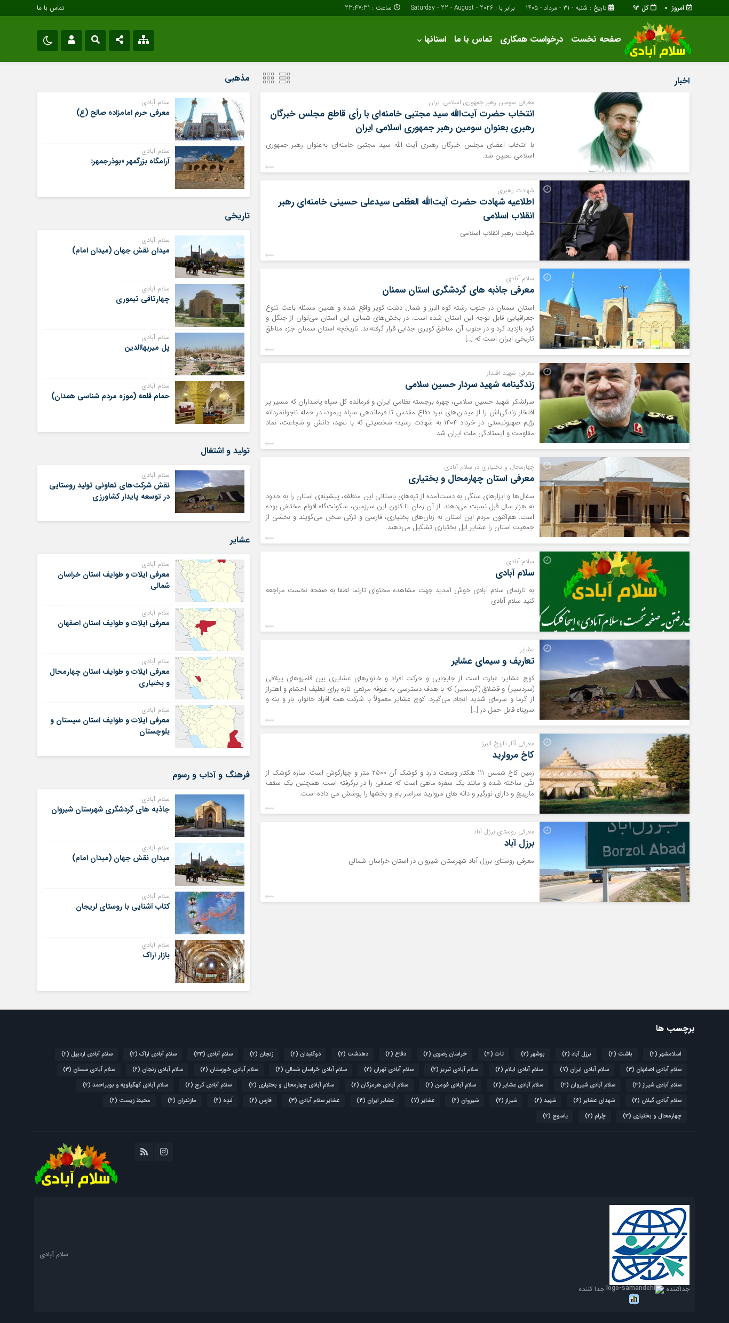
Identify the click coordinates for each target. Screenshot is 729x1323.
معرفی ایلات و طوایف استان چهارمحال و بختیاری (110, 677)
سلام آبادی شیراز (657, 1085)
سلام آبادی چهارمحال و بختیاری (291, 1085)
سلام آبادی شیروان (587, 1085)
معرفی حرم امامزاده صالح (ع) (123, 113)
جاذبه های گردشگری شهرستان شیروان (110, 809)
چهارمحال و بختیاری (652, 1116)
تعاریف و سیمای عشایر (492, 661)
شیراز (506, 1100)
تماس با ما (50, 8)
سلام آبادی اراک (153, 1054)
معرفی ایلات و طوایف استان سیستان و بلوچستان (110, 725)
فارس (260, 1100)
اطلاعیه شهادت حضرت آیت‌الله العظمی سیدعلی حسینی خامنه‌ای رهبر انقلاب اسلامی (406, 209)
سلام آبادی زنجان (157, 1069)
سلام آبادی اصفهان (654, 1069)
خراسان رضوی (445, 1054)
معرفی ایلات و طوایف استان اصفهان (114, 623)
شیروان (465, 1100)
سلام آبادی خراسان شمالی (311, 1069)
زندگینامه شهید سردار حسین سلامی (469, 384)
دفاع (395, 1054)
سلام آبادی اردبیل (87, 1054)
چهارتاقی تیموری (143, 299)
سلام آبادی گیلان (657, 1100)
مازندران (182, 1100)
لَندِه (222, 1100)
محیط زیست (129, 1100)
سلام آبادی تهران (389, 1069)
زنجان (261, 1054)
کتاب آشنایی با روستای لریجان (123, 906)
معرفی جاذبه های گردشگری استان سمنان (458, 290)
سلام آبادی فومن (450, 1085)
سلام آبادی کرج (208, 1085)
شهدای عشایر (594, 1100)
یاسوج (555, 1116)
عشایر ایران (375, 1100)
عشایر (422, 1100)
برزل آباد (519, 843)
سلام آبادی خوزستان (229, 1069)
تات (494, 1054)
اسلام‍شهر (665, 1054)
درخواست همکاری (531, 39)
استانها (435, 39)
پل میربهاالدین (147, 347)
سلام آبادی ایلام (519, 1069)
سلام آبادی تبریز (454, 1069)
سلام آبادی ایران (584, 1069)
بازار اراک (156, 955)
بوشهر (533, 1054)
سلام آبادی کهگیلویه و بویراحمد (125, 1085)
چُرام (595, 1116)
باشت (620, 1054)
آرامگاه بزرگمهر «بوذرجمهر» (130, 161)
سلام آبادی (514, 573)
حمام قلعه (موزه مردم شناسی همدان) (110, 396)
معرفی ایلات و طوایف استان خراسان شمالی (114, 580)
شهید (545, 1100)
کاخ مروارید (513, 755)
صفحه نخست (596, 39)
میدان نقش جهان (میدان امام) (121, 250)
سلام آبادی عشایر (518, 1085)
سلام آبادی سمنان (89, 1069)
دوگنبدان (305, 1054)
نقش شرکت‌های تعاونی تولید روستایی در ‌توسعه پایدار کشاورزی (109, 490)
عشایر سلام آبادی (314, 1100)
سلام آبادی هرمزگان (379, 1085)
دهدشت (353, 1054)
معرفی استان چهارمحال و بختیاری (471, 478)
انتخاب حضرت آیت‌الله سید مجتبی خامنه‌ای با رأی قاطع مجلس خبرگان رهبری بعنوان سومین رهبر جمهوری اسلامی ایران (402, 121)
